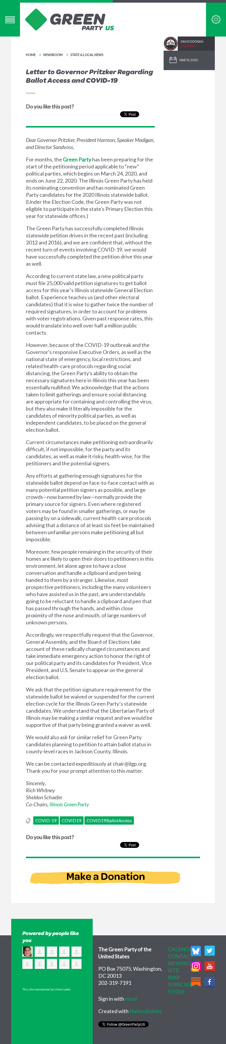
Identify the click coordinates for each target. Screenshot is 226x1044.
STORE (176, 991)
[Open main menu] (10, 20)
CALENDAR (182, 949)
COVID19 (72, 820)
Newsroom (53, 55)
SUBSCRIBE (182, 984)
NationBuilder (145, 1011)
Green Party (77, 159)
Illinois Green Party (69, 804)
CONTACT (181, 956)
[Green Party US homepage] (69, 19)
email (131, 998)
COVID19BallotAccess (109, 820)
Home (31, 55)
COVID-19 (46, 820)
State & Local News (86, 55)
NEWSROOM (184, 963)
